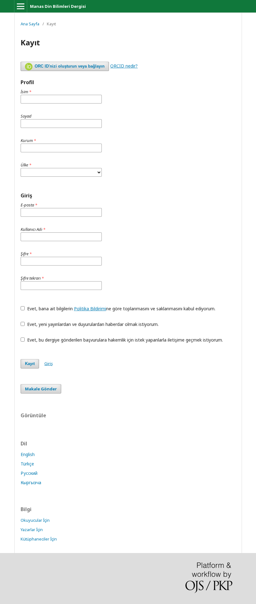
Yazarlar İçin (32, 529)
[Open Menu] (20, 6)
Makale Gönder (41, 389)
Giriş (48, 363)
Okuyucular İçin (35, 520)
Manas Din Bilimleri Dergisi (58, 6)
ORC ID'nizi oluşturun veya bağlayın (69, 66)
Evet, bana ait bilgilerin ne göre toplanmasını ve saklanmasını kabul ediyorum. (120, 309)
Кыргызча (31, 482)
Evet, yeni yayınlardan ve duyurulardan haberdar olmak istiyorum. (92, 324)
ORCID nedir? (124, 66)
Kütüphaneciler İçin (39, 539)
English (28, 454)
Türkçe (27, 464)
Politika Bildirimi (90, 309)
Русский (29, 473)
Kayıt (30, 363)
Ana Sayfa (30, 24)
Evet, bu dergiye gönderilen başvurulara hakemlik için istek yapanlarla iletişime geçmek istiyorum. (124, 340)
